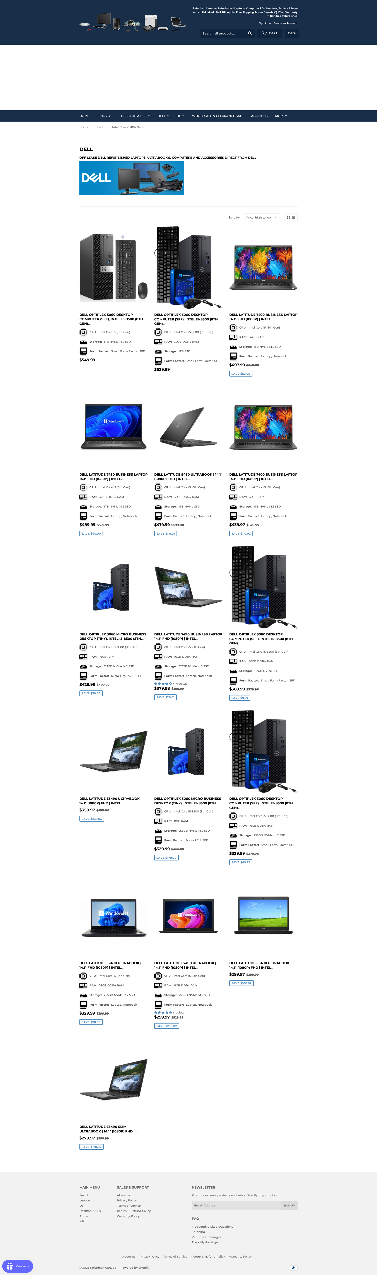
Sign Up (289, 1205)
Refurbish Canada (103, 1267)
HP (179, 116)
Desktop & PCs (134, 116)
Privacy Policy (127, 1200)
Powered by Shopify (134, 1267)
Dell (162, 116)
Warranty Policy (128, 1216)
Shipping (198, 1232)
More (280, 116)
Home (84, 116)
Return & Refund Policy (134, 1211)
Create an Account (286, 23)
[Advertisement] (188, 77)
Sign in (263, 23)
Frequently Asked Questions (212, 1226)
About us (259, 116)
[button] (163, 683)
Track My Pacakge (205, 1242)
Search (84, 1195)
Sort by (234, 217)
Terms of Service (129, 1205)
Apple (83, 1216)
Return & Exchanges (206, 1237)
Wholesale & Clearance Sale (218, 116)
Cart (272, 33)
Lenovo (104, 116)
